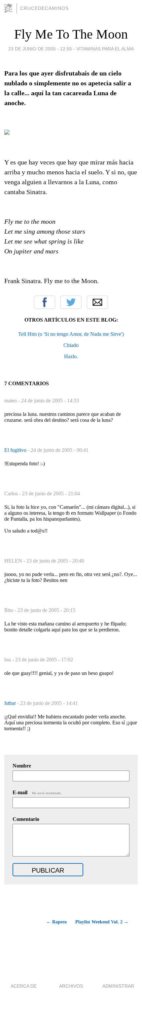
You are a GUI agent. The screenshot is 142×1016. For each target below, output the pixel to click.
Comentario (26, 819)
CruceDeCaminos (44, 8)
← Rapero (56, 921)
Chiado (71, 345)
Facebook (44, 302)
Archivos (71, 986)
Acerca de (24, 986)
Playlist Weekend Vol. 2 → (101, 921)
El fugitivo (16, 450)
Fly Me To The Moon (71, 34)
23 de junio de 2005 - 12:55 (40, 48)
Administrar (118, 986)
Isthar (10, 703)
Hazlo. (71, 356)
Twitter (71, 302)
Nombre (22, 766)
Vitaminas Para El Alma (105, 48)
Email (97, 302)
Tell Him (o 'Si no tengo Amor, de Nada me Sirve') (71, 334)
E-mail (37, 792)
